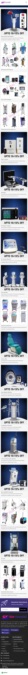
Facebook (6, 630)
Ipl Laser (3, 559)
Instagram (15, 630)
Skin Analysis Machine (6, 392)
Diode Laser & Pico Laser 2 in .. (8, 129)
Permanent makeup (6, 226)
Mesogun (3, 192)
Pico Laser (3, 525)
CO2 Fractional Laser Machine (8, 459)
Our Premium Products (6, 644)
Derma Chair (4, 359)
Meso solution (4, 159)
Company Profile (5, 641)
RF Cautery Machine (6, 259)
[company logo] (6, 2)
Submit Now (23, 609)
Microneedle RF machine (7, 492)
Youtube (5, 633)
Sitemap (3, 648)
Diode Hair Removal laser (7, 592)
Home (3, 639)
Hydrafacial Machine (6, 326)
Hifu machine (4, 292)
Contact (3, 646)
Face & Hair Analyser (6, 99)
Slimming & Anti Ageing (7, 70)
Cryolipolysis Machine (6, 425)
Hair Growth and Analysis (7, 36)
